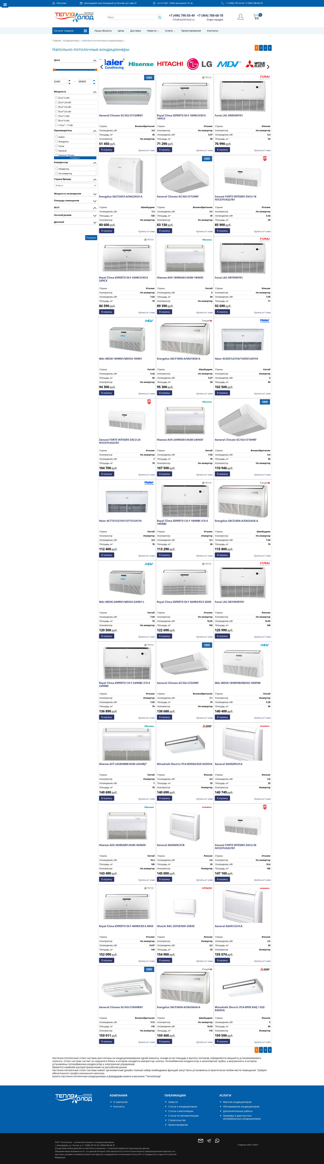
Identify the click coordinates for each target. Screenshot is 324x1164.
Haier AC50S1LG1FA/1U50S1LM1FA (236, 358)
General (62, 150)
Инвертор (64, 169)
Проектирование (191, 30)
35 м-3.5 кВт (64, 107)
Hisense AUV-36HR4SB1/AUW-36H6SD (122, 845)
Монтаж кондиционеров (237, 1102)
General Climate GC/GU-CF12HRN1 (121, 115)
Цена (57, 60)
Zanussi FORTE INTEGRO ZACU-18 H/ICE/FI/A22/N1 (235, 198)
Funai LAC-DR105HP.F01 (229, 601)
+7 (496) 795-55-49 (235, 3)
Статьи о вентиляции (180, 1111)
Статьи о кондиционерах (182, 1106)
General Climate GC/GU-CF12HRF (178, 196)
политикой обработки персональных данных (128, 1148)
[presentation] (101, 67)
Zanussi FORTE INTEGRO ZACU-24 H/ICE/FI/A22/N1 (120, 441)
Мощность (60, 91)
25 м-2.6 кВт (64, 102)
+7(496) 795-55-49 (91, 1145)
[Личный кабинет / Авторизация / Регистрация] (241, 16)
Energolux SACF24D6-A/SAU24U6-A (236, 520)
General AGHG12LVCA (228, 926)
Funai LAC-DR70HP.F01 (229, 277)
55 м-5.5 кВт (64, 111)
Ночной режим (62, 215)
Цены (121, 30)
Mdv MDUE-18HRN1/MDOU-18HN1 (120, 358)
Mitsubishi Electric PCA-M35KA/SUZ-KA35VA (184, 764)
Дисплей (59, 222)
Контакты (212, 30)
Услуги (169, 30)
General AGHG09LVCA (228, 764)
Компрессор (61, 162)
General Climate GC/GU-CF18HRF (235, 439)
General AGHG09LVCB (170, 845)
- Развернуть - (75, 158)
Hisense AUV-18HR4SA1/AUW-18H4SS (180, 277)
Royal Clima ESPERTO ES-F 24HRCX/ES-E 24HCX (123, 279)
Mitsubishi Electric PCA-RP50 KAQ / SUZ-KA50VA (240, 1008)
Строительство (177, 1120)
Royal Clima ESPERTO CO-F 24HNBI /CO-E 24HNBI (124, 684)
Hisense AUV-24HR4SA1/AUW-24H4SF (180, 439)
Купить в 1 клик (147, 150)
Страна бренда (62, 179)
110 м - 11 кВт (65, 125)
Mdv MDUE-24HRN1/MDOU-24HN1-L (121, 601)
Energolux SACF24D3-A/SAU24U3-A (120, 196)
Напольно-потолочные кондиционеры (103, 40)
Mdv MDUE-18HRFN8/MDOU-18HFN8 (238, 683)
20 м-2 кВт (64, 97)
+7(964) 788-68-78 (107, 1145)
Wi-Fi (56, 207)
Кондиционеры (71, 40)
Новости (152, 30)
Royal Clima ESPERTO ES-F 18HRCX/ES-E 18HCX (181, 117)
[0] (256, 16)
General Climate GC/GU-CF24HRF (178, 683)
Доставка (135, 30)
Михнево (61, 3)
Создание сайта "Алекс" (248, 1144)
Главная (56, 40)
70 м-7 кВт (64, 116)
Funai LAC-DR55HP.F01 (229, 115)
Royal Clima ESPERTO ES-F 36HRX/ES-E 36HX (184, 601)
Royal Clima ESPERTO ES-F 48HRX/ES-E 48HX (126, 926)
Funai (61, 146)
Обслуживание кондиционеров (241, 1106)
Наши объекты (103, 30)
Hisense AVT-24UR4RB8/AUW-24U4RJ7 (123, 764)
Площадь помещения (66, 200)
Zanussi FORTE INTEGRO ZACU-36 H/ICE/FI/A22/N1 (235, 846)
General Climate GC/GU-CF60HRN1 (121, 1007)
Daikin (62, 137)
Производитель (63, 130)
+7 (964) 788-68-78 (254, 3)
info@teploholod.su (184, 19)
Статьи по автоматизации (183, 1115)
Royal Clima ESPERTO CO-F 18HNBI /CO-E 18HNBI (182, 522)
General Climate (66, 155)
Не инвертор (65, 173)
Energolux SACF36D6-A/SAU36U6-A (178, 1007)
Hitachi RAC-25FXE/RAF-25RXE (176, 926)
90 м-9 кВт (64, 120)
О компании (120, 1102)
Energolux (64, 141)
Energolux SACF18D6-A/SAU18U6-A (178, 358)
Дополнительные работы (238, 1111)
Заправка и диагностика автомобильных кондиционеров (242, 1117)
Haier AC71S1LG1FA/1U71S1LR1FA (120, 520)
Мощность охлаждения (67, 193)
